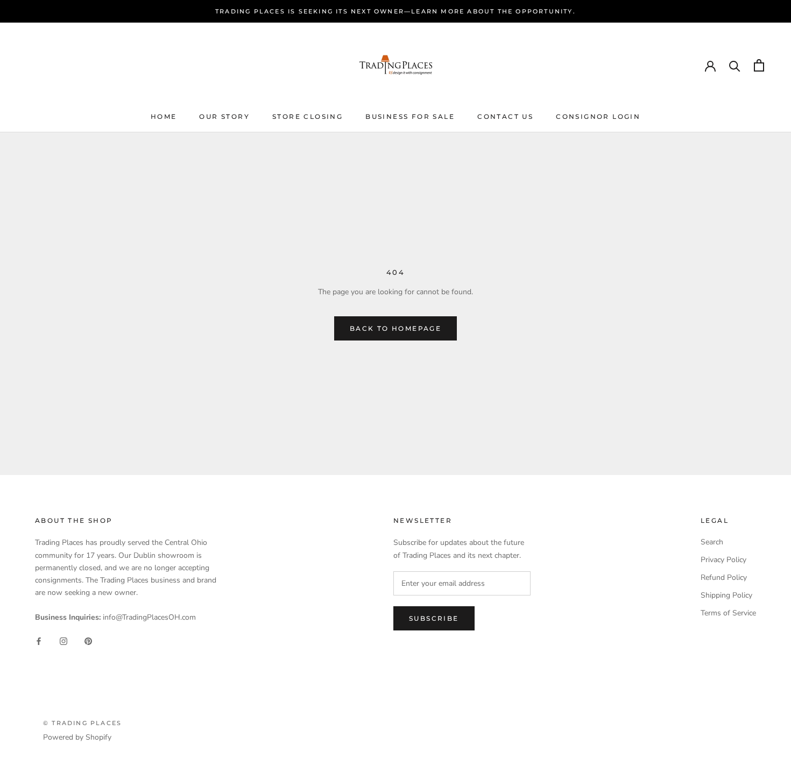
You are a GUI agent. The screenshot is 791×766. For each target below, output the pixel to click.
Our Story (224, 116)
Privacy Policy (723, 560)
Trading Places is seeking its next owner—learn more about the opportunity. (395, 11)
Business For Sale (410, 116)
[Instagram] (63, 640)
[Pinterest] (88, 640)
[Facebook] (39, 640)
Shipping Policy (726, 595)
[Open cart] (759, 65)
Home (164, 116)
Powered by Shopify (77, 737)
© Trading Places (82, 723)
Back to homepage (395, 328)
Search (712, 542)
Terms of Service (728, 613)
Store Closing (307, 116)
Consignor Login (598, 116)
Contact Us (505, 116)
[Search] (734, 65)
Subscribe (434, 618)
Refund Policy (724, 577)
